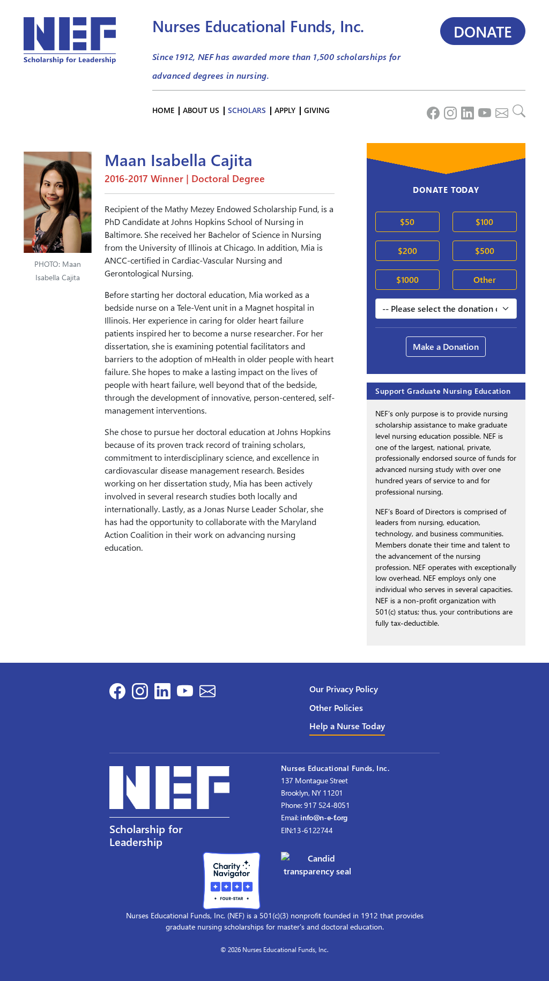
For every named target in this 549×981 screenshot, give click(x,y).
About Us (201, 110)
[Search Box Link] (516, 110)
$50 (407, 221)
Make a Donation (446, 346)
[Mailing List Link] (499, 110)
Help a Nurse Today (347, 725)
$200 (407, 250)
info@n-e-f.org (323, 817)
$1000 (407, 279)
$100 (484, 221)
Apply (284, 110)
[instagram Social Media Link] (448, 110)
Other (484, 279)
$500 (484, 250)
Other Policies (336, 707)
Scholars (247, 110)
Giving (317, 110)
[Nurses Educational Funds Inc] (317, 863)
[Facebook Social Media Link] (431, 110)
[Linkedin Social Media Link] (465, 110)
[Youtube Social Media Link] (482, 110)
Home (163, 110)
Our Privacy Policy (343, 688)
